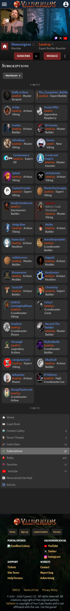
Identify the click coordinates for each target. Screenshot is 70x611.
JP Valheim (50, 374)
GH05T (48, 302)
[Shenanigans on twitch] (56, 38)
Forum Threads (37, 437)
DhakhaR (51, 359)
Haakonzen (52, 272)
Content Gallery (37, 430)
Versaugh (17, 341)
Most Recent (11, 75)
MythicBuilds (52, 341)
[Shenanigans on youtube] (64, 38)
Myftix (49, 224)
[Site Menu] (4, 4)
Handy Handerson (21, 203)
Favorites (37, 464)
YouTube (37, 471)
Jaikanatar (18, 374)
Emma (50, 140)
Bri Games (51, 125)
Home (10, 417)
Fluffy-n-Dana (20, 92)
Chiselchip (51, 287)
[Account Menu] (66, 4)
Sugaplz (50, 257)
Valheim (11, 603)
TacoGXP (17, 287)
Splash (16, 173)
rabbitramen (19, 257)
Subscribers (37, 444)
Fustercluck (18, 239)
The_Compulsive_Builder (53, 92)
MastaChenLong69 (55, 188)
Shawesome (19, 272)
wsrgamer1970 (21, 359)
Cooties (16, 125)
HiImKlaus (18, 140)
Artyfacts (16, 323)
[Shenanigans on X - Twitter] (60, 38)
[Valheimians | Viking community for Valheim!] (35, 4)
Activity (11, 484)
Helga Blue (18, 224)
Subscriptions (37, 451)
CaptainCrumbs (21, 188)
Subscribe (23, 56)
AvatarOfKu (51, 107)
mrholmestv (53, 173)
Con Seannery (21, 155)
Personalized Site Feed (19, 478)
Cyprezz (50, 203)
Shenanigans (21, 44)
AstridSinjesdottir (54, 239)
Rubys (37, 457)
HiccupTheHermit (21, 389)
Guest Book (13, 424)
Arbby (15, 107)
